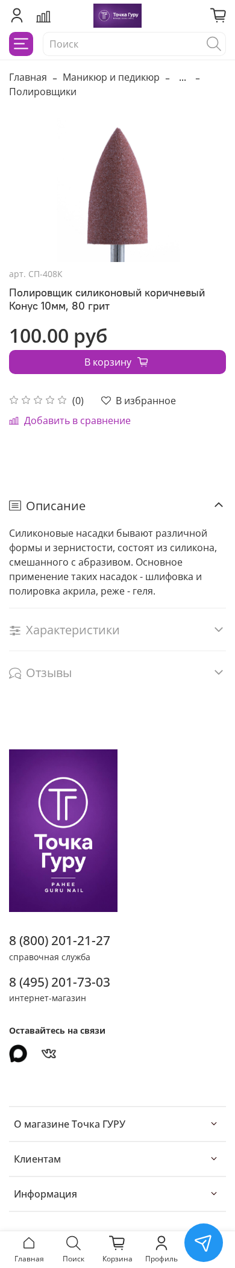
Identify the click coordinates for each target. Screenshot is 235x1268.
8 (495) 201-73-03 (59, 981)
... (182, 77)
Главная (28, 77)
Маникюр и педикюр (111, 77)
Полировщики (43, 91)
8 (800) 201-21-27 (59, 940)
